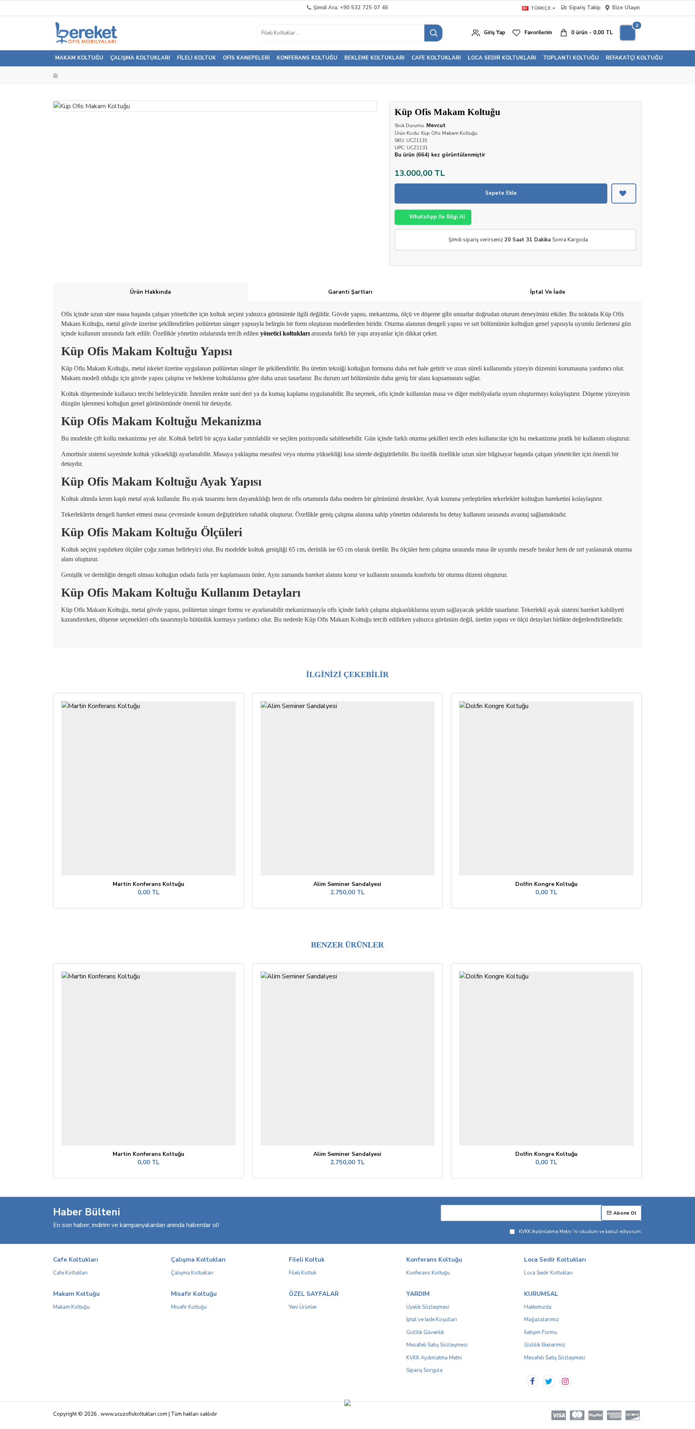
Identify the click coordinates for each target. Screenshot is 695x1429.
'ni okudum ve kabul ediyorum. (580, 1231)
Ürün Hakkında (150, 292)
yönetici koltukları (285, 333)
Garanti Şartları (350, 292)
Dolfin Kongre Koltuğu (546, 884)
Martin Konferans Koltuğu (148, 884)
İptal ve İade (547, 292)
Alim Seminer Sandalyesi (347, 884)
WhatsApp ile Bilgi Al (437, 216)
